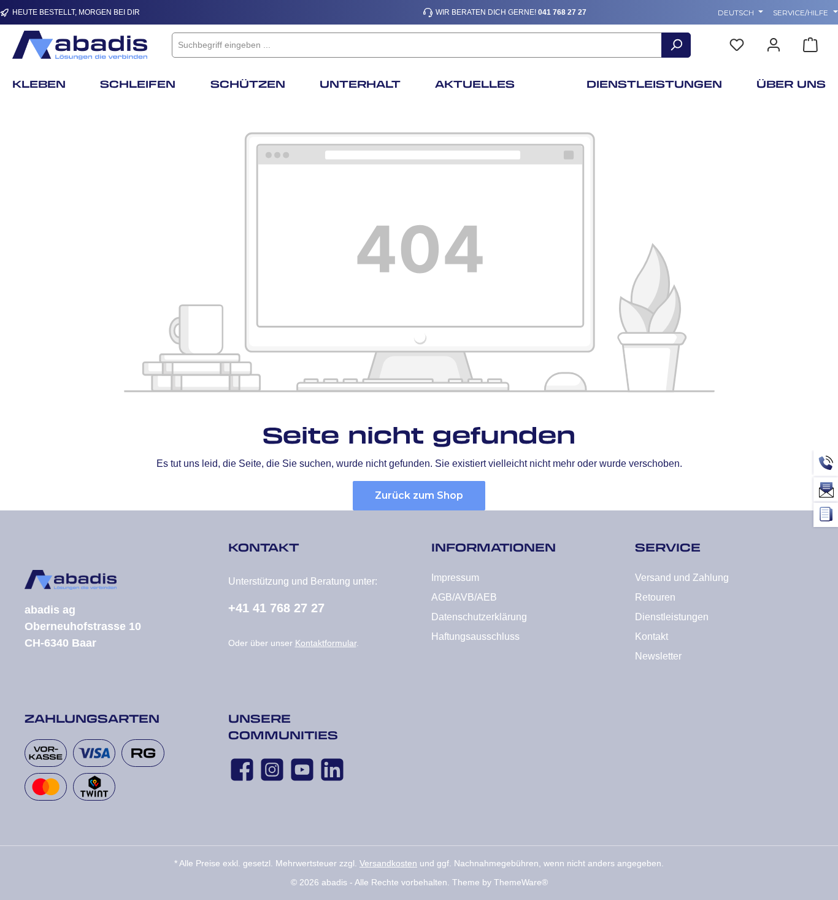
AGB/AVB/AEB (464, 597)
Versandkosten (388, 863)
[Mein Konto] (773, 45)
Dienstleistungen (672, 617)
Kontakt (651, 636)
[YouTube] (302, 769)
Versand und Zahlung (682, 577)
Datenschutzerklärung (479, 617)
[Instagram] (272, 769)
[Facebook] (242, 769)
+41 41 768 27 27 (276, 608)
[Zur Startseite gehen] (79, 45)
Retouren (655, 597)
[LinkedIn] (332, 769)
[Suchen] (676, 45)
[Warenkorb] (810, 45)
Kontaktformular (325, 643)
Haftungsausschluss (475, 636)
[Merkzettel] (736, 45)
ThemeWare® (521, 882)
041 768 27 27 (562, 12)
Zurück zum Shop (419, 495)
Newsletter (658, 656)
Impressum (455, 577)
